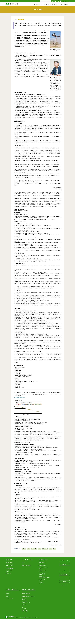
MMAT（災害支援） (42, 573)
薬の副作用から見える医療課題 (44, 577)
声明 (23, 564)
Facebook (64, 570)
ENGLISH (64, 564)
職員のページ (65, 560)
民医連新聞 (24, 592)
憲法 (32, 548)
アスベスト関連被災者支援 (43, 567)
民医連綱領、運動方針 (9, 564)
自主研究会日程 (41, 576)
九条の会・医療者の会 (26, 593)
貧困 (54, 548)
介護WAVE (7, 596)
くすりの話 (40, 580)
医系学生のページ (42, 574)
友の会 (24, 548)
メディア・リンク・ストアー (28, 589)
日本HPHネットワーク (26, 602)
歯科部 (40, 568)
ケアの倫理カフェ (9, 592)
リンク (23, 607)
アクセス (7, 571)
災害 (47, 548)
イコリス (23, 605)
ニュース (23, 562)
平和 (28, 548)
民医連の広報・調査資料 (26, 565)
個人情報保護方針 (31, 617)
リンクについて (37, 617)
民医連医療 (24, 595)
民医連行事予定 (8, 573)
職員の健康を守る (42, 579)
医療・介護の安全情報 (42, 564)
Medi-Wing (24, 604)
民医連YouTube (24, 610)
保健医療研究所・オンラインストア (28, 596)
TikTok (68, 1)
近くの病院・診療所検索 (10, 568)
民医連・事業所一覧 (9, 565)
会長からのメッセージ (9, 562)
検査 (43, 548)
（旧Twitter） (65, 574)
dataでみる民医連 (9, 570)
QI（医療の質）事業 (42, 570)
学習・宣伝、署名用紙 (9, 598)
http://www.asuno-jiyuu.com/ (19, 397)
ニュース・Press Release (27, 559)
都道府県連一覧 (8, 567)
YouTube (64, 1)
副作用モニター (41, 582)
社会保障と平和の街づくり (12, 589)
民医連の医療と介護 (43, 559)
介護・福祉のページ (42, 565)
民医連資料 (24, 598)
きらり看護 (24, 608)
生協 (50, 548)
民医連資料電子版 (25, 611)
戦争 (36, 548)
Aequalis (40, 571)
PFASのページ (41, 583)
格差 (39, 548)
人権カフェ (7, 593)
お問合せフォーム (64, 585)
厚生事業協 (24, 599)
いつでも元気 (21, 19)
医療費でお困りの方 (42, 562)
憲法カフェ (7, 595)
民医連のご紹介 (9, 559)
